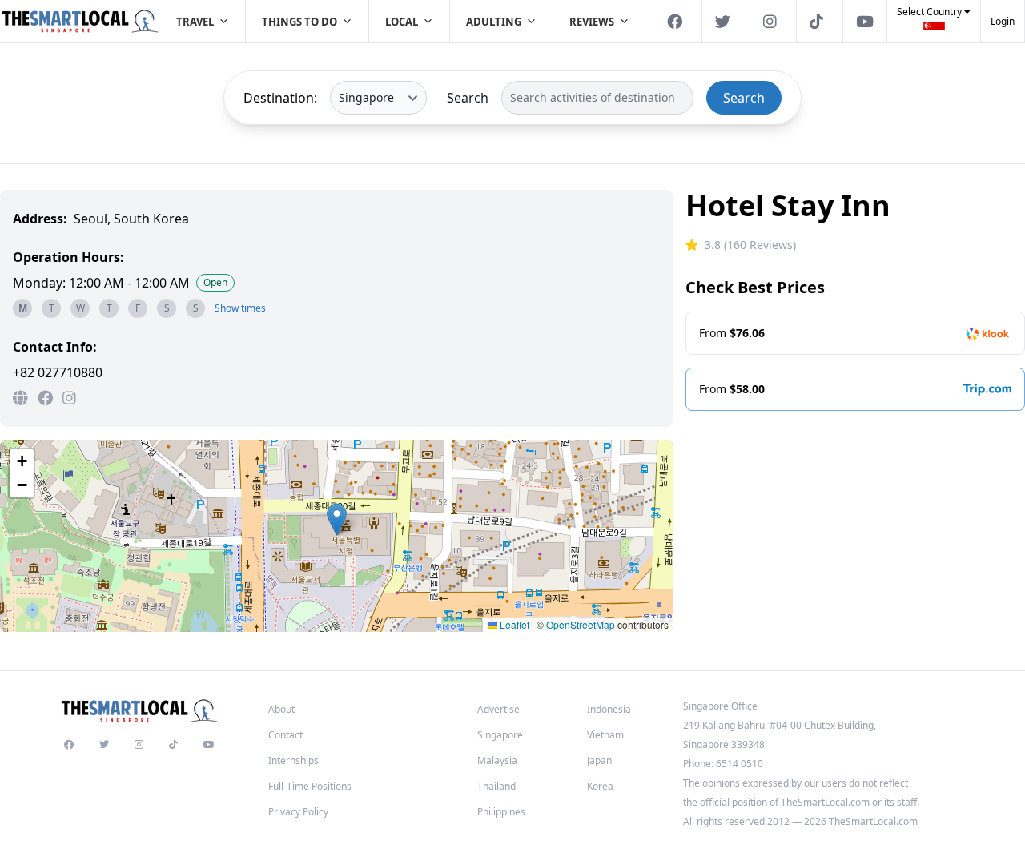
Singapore (500, 735)
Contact (285, 735)
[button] (934, 23)
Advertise (498, 709)
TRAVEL (195, 21)
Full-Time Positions (310, 786)
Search (467, 98)
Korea (600, 786)
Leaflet (513, 624)
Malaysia (497, 760)
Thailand (496, 786)
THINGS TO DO (299, 21)
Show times (240, 308)
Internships (293, 760)
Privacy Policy (298, 812)
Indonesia (609, 709)
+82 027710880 (57, 372)
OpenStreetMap (580, 624)
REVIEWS (591, 21)
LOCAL (401, 21)
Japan (599, 760)
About (281, 709)
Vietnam (605, 735)
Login (1003, 21)
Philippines (501, 812)
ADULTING (493, 21)
